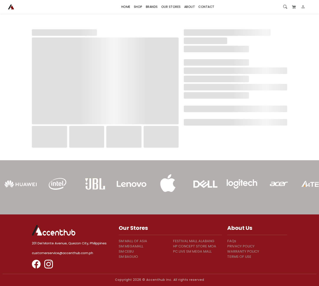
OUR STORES (171, 7)
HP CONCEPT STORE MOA (194, 246)
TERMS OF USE (239, 256)
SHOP (138, 7)
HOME (125, 7)
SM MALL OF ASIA (133, 241)
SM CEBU (126, 251)
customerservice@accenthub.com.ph (62, 253)
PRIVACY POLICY (241, 246)
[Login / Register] (303, 7)
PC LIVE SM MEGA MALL (192, 251)
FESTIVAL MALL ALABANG (193, 241)
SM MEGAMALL (131, 246)
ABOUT (189, 7)
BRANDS (152, 7)
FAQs (231, 241)
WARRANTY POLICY (243, 251)
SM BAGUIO (128, 256)
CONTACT (206, 7)
